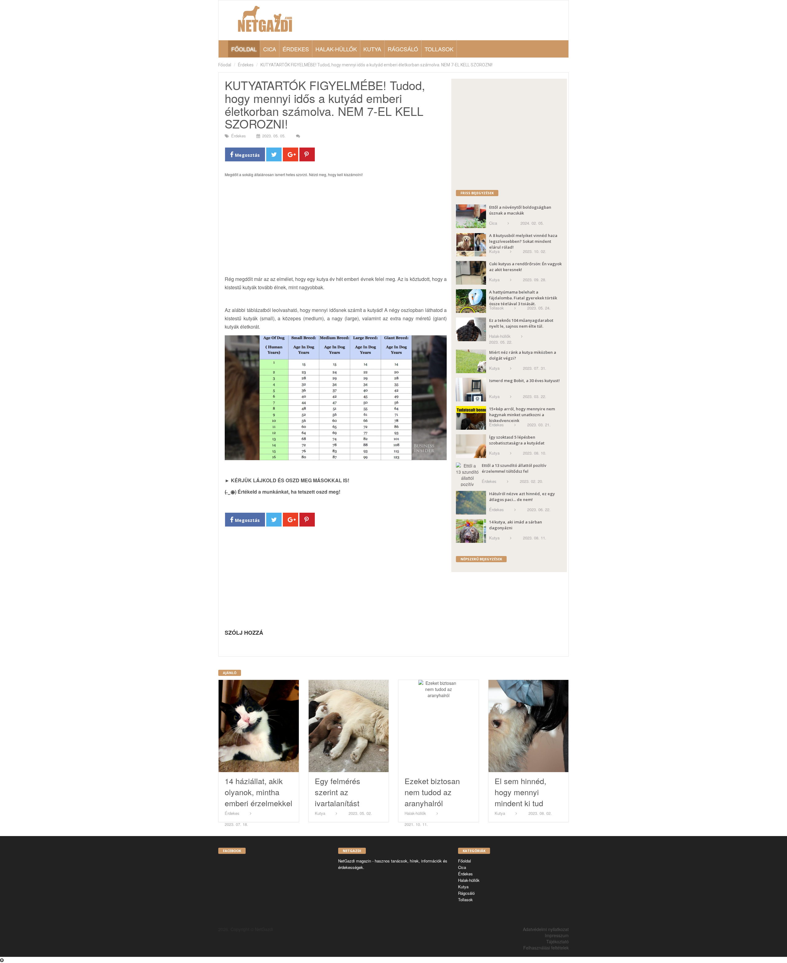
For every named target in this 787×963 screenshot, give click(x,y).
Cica (269, 49)
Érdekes (296, 49)
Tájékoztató (557, 941)
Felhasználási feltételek (546, 948)
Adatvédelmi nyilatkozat (546, 929)
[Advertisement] (335, 230)
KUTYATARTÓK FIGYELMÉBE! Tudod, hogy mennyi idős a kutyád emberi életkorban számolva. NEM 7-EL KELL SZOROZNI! (376, 64)
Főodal (224, 64)
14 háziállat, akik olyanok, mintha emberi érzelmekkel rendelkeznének (258, 797)
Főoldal (244, 49)
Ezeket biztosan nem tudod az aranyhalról (432, 791)
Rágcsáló (403, 49)
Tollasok (439, 49)
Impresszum (557, 935)
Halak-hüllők (336, 49)
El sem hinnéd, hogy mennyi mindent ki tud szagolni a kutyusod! (520, 803)
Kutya (372, 49)
